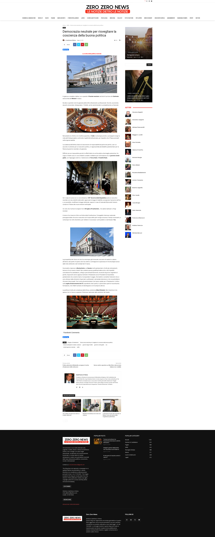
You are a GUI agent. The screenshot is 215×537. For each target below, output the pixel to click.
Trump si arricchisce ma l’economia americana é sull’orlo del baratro (111, 441)
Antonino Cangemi (138, 119)
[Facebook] (74, 44)
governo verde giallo (99, 344)
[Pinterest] (82, 44)
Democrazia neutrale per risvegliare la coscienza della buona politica (96, 342)
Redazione (129, 57)
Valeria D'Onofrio (137, 150)
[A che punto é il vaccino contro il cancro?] (98, 458)
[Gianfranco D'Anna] (64, 40)
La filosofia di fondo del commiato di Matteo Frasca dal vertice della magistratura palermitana (112, 415)
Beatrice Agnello (137, 187)
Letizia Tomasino (137, 180)
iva (106, 344)
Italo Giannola (136, 210)
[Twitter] (78, 44)
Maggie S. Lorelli (137, 135)
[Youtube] (151, 1)
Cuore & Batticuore (133, 52)
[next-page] (66, 421)
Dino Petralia (136, 142)
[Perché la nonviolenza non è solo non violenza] (92, 405)
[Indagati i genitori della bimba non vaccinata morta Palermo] (98, 450)
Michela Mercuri (137, 233)
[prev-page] (64, 421)
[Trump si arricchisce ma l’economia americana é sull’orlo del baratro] (98, 441)
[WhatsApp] (86, 44)
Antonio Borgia (137, 157)
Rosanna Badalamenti (139, 172)
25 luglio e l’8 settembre (73, 342)
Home (64, 25)
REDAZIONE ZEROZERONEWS (71, 504)
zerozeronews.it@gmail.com (76, 464)
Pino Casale (135, 195)
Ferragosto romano (133, 55)
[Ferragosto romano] (138, 43)
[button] (145, 1)
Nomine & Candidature (108, 411)
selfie (78, 347)
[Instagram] (147, 1)
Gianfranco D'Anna (71, 40)
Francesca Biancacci (138, 218)
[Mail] (149, 1)
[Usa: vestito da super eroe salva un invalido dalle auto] (72, 405)
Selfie (68, 25)
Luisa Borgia (136, 203)
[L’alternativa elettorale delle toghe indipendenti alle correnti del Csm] (138, 86)
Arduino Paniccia (137, 225)
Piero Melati (136, 165)
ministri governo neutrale (69, 347)
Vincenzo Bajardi (137, 112)
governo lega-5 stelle (88, 344)
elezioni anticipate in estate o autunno (72, 344)
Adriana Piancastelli (138, 127)
